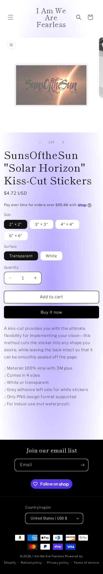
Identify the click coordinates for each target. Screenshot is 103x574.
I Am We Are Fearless (48, 556)
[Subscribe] (82, 465)
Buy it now (51, 312)
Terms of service (86, 562)
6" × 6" (15, 235)
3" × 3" (41, 224)
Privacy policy (58, 562)
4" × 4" (67, 224)
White (51, 255)
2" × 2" (15, 224)
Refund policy (31, 562)
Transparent (21, 255)
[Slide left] (40, 142)
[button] (10, 17)
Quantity (11, 267)
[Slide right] (63, 142)
